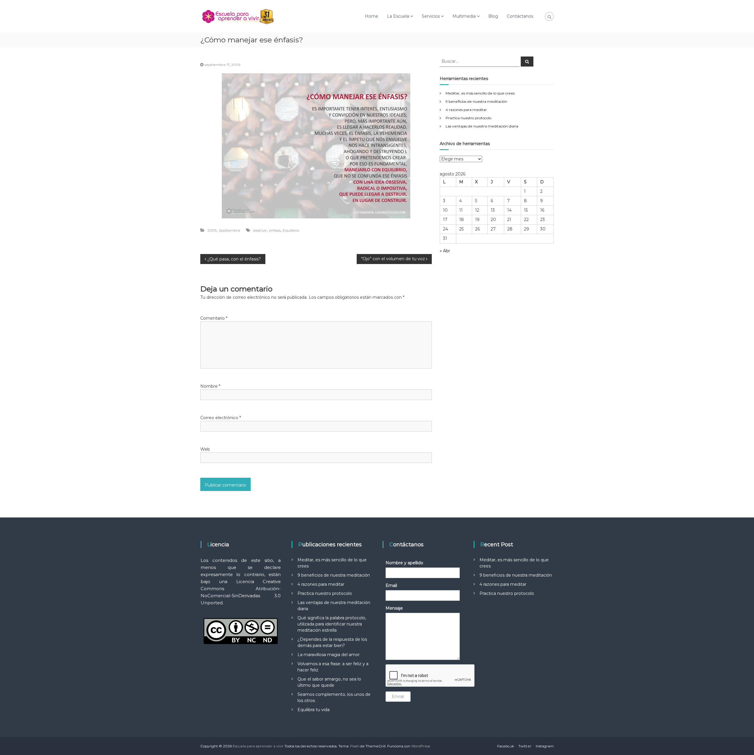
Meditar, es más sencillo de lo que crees (480, 93)
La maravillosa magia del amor (328, 654)
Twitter (524, 746)
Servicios (431, 16)
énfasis (275, 230)
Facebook (505, 746)
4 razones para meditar (466, 109)
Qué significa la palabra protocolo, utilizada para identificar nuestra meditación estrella (331, 624)
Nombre (210, 386)
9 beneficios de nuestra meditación (476, 101)
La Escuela (398, 16)
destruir (260, 230)
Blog (493, 16)
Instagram (545, 746)
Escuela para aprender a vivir (258, 746)
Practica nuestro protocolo (468, 118)
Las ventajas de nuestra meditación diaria (482, 126)
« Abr (445, 250)
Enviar (398, 696)
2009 (212, 230)
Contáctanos (520, 16)
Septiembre (229, 230)
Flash (354, 746)
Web (205, 449)
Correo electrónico (220, 417)
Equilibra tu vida (313, 709)
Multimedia (464, 16)
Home (371, 16)
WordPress (420, 746)
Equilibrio (291, 230)
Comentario (213, 318)
